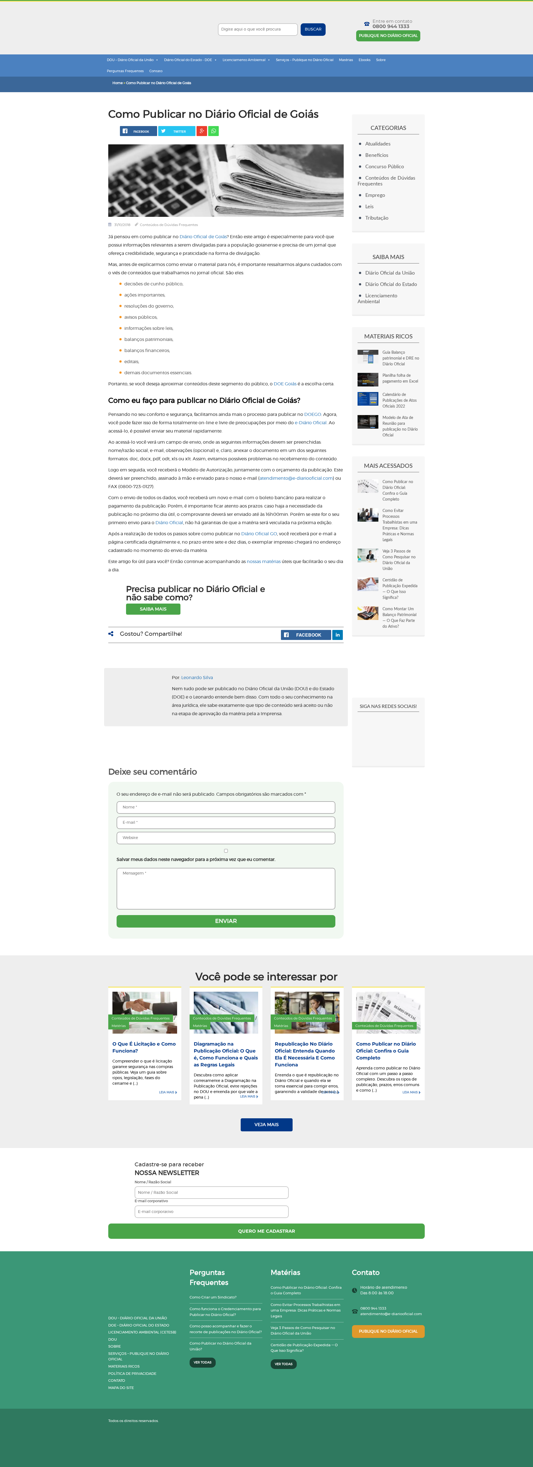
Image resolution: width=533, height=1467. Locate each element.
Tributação (376, 218)
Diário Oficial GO (259, 534)
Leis (369, 206)
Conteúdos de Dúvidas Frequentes (169, 225)
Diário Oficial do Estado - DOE (188, 60)
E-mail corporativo (151, 1201)
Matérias (346, 60)
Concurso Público (384, 166)
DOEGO (312, 414)
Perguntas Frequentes (125, 71)
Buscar (313, 29)
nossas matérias (264, 561)
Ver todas (203, 1362)
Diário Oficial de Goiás (203, 237)
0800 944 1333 (391, 26)
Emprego (375, 195)
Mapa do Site (121, 1388)
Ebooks (365, 60)
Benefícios (376, 155)
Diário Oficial (169, 523)
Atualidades (378, 144)
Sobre (381, 60)
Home (117, 83)
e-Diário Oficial (311, 423)
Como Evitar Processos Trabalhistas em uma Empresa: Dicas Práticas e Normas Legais (306, 1310)
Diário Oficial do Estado (391, 284)
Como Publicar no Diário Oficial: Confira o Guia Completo (386, 1051)
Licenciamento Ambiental (244, 60)
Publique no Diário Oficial (388, 36)
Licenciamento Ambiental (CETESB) (142, 1332)
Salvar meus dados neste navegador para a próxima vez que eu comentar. (196, 859)
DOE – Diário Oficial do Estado (138, 1325)
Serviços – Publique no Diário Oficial (304, 60)
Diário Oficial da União (390, 273)
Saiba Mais (153, 609)
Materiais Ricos (124, 1366)
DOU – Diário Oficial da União (130, 60)
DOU (112, 1340)
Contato (155, 71)
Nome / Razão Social (153, 1182)
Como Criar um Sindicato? (213, 1297)
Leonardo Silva (197, 677)
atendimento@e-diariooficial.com (391, 1314)
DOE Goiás (285, 384)
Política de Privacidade (132, 1374)
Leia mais (166, 1092)
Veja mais (267, 1124)
